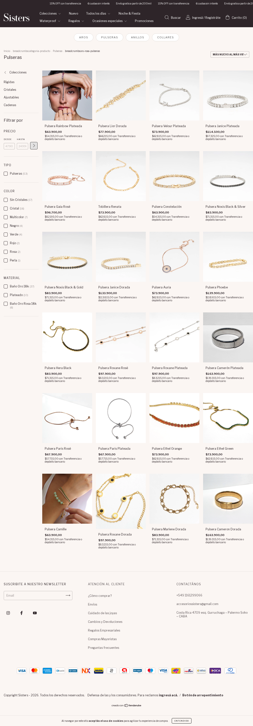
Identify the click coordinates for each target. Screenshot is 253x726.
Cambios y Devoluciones (105, 622)
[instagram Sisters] (8, 613)
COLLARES (165, 37)
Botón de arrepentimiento (202, 695)
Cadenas (10, 105)
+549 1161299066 (189, 595)
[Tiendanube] (126, 706)
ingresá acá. (168, 695)
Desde (8, 139)
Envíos (92, 604)
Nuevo (73, 13)
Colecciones (48, 13)
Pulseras (57, 50)
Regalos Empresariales (104, 630)
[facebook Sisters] (22, 613)
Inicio (7, 50)
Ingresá (197, 18)
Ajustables (11, 97)
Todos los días (96, 13)
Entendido (181, 721)
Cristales (10, 90)
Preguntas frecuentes (103, 648)
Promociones (144, 21)
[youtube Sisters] (34, 613)
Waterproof (48, 21)
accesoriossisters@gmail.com (197, 604)
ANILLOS (137, 37)
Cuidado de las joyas (102, 613)
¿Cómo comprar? (100, 596)
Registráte (212, 18)
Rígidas (9, 82)
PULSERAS (109, 37)
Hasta (21, 139)
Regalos (74, 21)
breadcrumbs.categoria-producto (31, 50)
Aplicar (34, 145)
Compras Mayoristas (102, 639)
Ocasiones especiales (107, 21)
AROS (83, 37)
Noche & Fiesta (129, 13)
